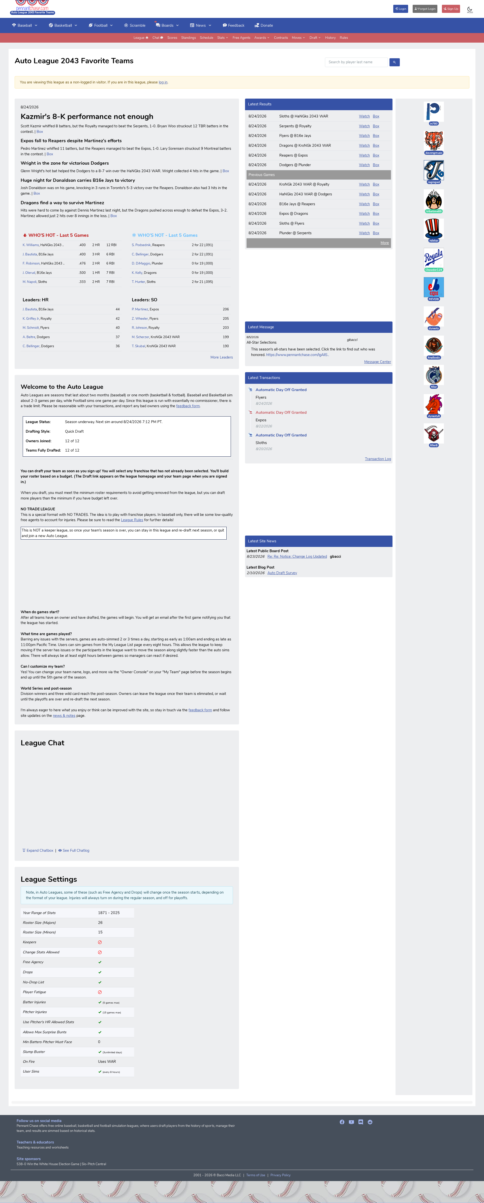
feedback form (188, 405)
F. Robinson (31, 263)
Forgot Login (426, 9)
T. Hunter (138, 282)
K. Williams (31, 245)
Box (40, 131)
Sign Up (452, 9)
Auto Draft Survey (282, 572)
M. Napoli (30, 282)
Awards (260, 38)
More (385, 242)
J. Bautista (30, 254)
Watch (364, 116)
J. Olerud (29, 273)
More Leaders (221, 357)
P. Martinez (140, 309)
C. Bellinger (140, 254)
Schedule (206, 38)
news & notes (64, 715)
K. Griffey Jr (31, 318)
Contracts (281, 38)
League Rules (132, 519)
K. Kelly (137, 273)
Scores (172, 38)
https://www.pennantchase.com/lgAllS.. (297, 354)
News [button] (201, 25)
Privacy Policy (280, 1175)
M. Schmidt (31, 328)
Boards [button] (167, 25)
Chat (156, 38)
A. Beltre (29, 337)
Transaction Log (378, 458)
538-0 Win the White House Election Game (48, 1164)
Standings (188, 38)
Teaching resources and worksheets (43, 1147)
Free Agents (241, 38)
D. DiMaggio (141, 263)
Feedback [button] (236, 25)
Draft (314, 38)
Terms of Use (255, 1175)
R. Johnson (139, 328)
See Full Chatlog (75, 850)
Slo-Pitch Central (94, 1164)
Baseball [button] (25, 25)
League (139, 38)
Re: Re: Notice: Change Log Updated (297, 556)
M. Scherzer (140, 337)
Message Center (377, 361)
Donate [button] (267, 25)
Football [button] (100, 25)
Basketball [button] (63, 25)
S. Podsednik (141, 245)
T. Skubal (138, 346)
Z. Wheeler (140, 318)
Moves (297, 38)
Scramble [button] (137, 25)
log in (163, 82)
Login (402, 9)
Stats (221, 38)
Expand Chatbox (39, 850)
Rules (344, 38)
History (330, 38)
